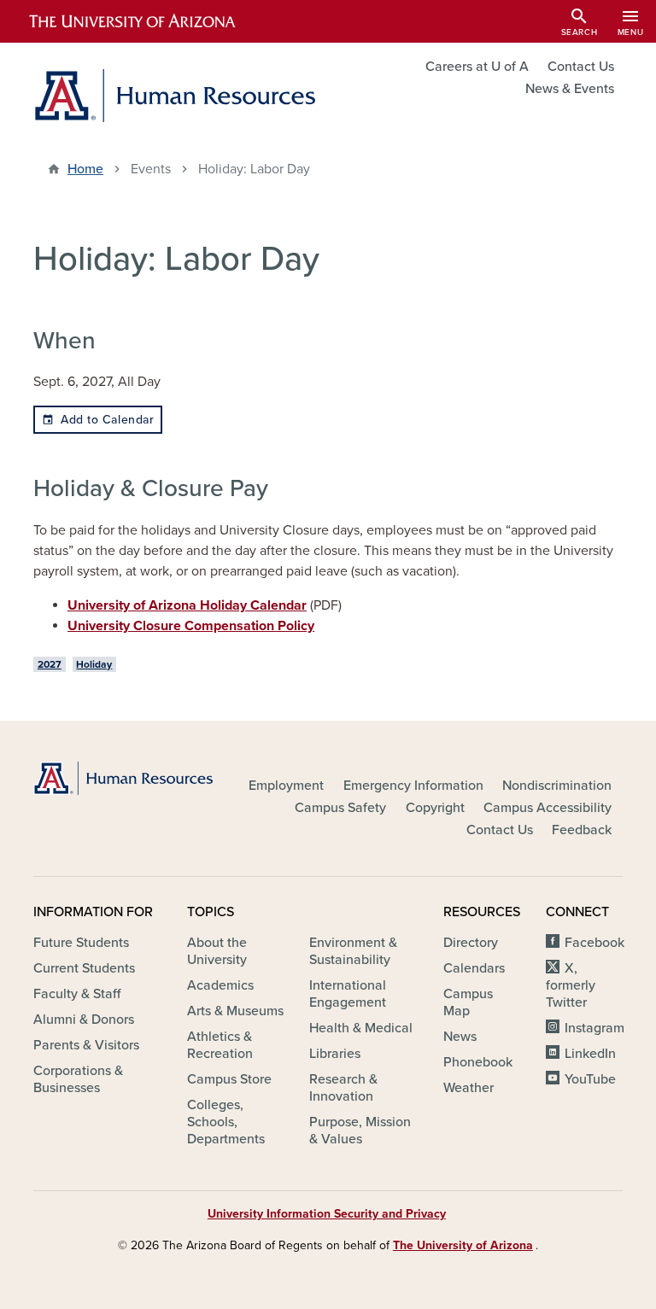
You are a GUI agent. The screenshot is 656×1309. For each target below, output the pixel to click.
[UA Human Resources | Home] (174, 95)
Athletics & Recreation (220, 1045)
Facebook (594, 942)
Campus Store (229, 1079)
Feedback (582, 830)
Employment (286, 785)
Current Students (84, 968)
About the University (217, 951)
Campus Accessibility (547, 807)
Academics (220, 985)
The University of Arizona (463, 1245)
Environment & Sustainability (353, 951)
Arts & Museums (235, 1011)
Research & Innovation (343, 1088)
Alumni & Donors (83, 1019)
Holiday (94, 664)
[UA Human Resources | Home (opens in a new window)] (123, 778)
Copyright (435, 807)
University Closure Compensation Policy (190, 625)
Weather (468, 1087)
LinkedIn (590, 1053)
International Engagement (347, 994)
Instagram (594, 1028)
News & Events (569, 88)
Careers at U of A (477, 66)
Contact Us (581, 66)
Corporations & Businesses (78, 1079)
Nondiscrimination (557, 785)
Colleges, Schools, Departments (226, 1122)
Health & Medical (361, 1028)
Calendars (474, 968)
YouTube (590, 1079)
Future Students (81, 942)
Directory (470, 942)
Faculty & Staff (76, 993)
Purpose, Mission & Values (360, 1130)
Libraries (334, 1053)
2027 (50, 664)
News (460, 1036)
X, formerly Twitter (570, 985)
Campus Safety (340, 807)
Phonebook (477, 1062)
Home (85, 169)
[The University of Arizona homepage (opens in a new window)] (146, 21)
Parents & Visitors (86, 1045)
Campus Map (468, 1002)
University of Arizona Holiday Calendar (187, 605)
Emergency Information (413, 785)
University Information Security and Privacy (327, 1214)
